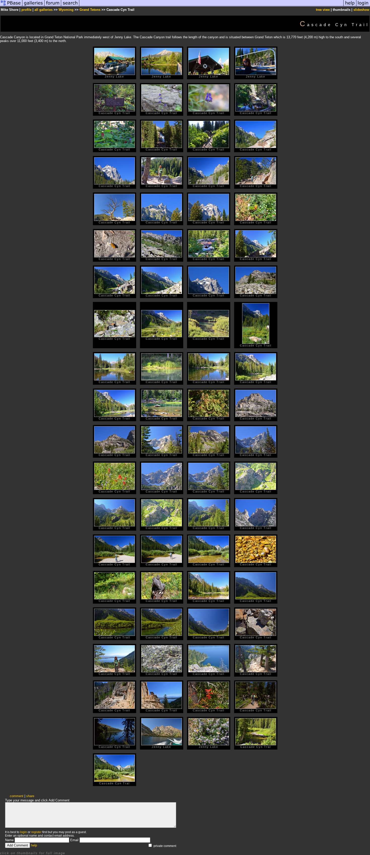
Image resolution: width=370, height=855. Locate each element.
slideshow (361, 10)
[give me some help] (349, 6)
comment (16, 796)
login (23, 832)
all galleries (43, 10)
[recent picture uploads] (33, 6)
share (30, 796)
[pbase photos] (11, 6)
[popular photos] (211, 6)
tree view (323, 10)
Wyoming (66, 10)
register (36, 832)
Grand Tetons (90, 10)
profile (26, 10)
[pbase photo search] (70, 6)
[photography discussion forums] (53, 6)
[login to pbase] (363, 6)
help (34, 845)
